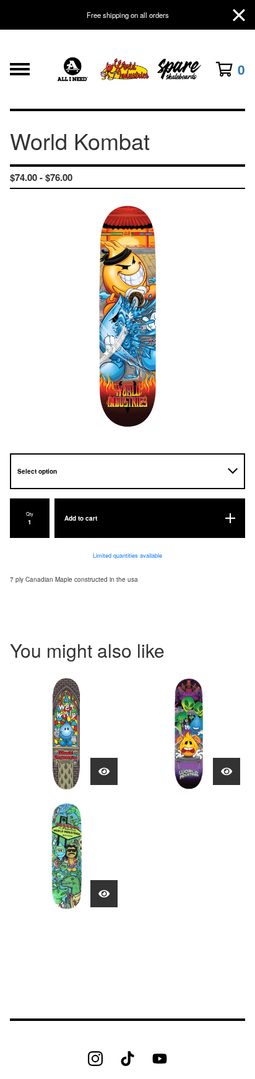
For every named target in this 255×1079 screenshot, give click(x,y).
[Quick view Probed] (226, 771)
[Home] (127, 69)
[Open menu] (20, 69)
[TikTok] (127, 1059)
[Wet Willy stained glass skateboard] (66, 734)
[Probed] (188, 734)
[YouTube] (160, 1059)
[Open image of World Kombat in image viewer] (127, 316)
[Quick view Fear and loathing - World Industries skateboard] (104, 893)
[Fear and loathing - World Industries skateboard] (66, 856)
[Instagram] (95, 1059)
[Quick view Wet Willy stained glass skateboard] (104, 771)
